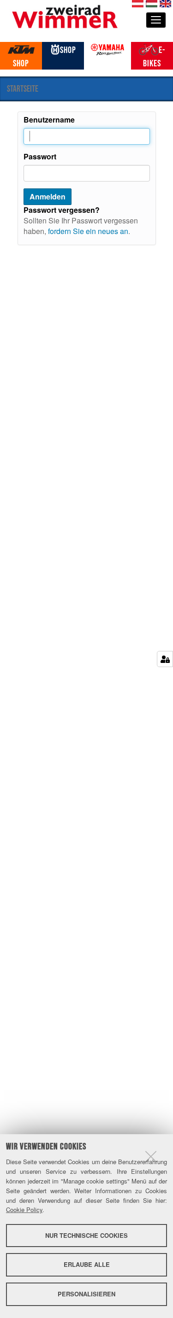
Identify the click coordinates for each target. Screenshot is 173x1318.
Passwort (40, 157)
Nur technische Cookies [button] (86, 1235)
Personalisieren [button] (86, 1293)
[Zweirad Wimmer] (65, 15)
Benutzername (49, 120)
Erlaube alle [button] (87, 1264)
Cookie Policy (24, 1209)
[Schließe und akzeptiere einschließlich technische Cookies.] (150, 1156)
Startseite (22, 88)
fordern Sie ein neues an (88, 231)
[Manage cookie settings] (165, 659)
